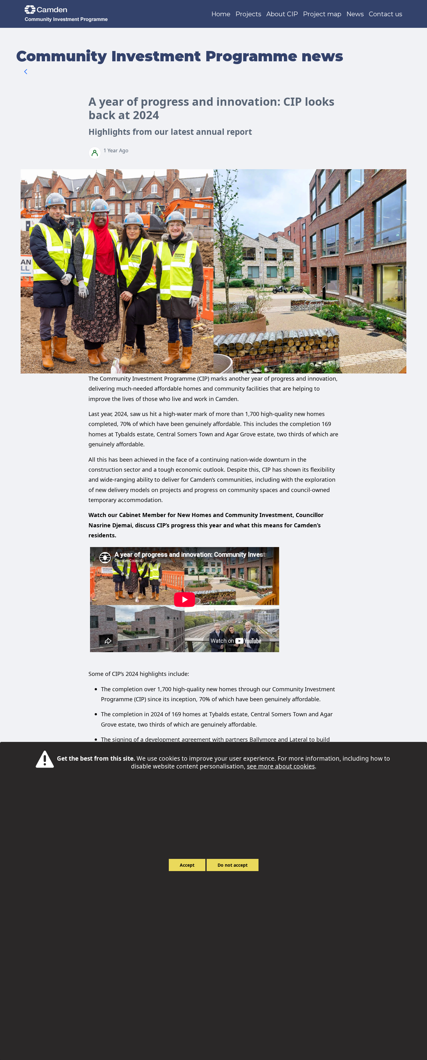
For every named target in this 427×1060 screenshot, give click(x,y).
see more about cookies (281, 766)
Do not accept (233, 865)
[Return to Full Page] (26, 72)
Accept (187, 865)
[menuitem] (221, 14)
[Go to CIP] (67, 14)
